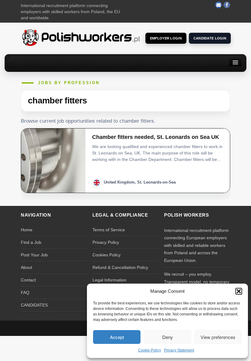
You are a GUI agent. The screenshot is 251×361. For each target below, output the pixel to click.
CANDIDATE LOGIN (209, 38)
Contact (28, 279)
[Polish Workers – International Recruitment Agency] (80, 37)
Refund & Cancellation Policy (120, 267)
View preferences (217, 337)
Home (26, 229)
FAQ (25, 292)
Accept (117, 337)
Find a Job (31, 242)
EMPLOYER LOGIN (166, 38)
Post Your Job (34, 254)
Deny (167, 337)
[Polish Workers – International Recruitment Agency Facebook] (226, 5)
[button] (239, 291)
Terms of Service (108, 229)
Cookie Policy (149, 350)
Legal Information (109, 279)
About (26, 267)
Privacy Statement (179, 350)
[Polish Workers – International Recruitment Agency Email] (218, 5)
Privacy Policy (105, 242)
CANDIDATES (34, 305)
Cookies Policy (106, 254)
